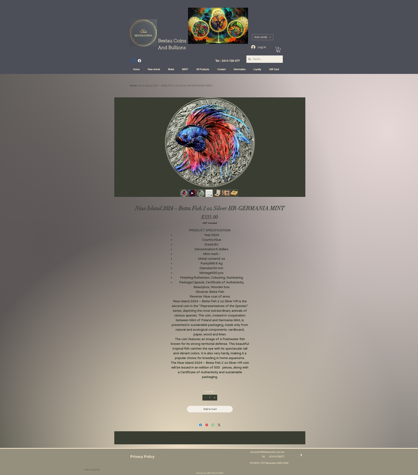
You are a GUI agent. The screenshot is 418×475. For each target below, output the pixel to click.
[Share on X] (219, 425)
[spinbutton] (210, 397)
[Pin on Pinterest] (207, 425)
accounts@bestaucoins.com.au (267, 452)
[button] (262, 37)
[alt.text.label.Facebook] (139, 60)
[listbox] (262, 37)
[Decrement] (205, 397)
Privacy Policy (142, 456)
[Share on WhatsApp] (213, 425)
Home (133, 85)
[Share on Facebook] (200, 425)
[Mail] (133, 60)
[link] (278, 49)
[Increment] (215, 397)
